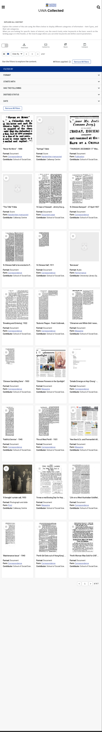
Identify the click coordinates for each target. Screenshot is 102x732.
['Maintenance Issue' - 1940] (17, 537)
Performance (80, 273)
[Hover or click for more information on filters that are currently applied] (70, 61)
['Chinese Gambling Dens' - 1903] (17, 363)
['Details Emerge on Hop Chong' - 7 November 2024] (84, 363)
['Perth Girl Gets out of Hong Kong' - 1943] (51, 537)
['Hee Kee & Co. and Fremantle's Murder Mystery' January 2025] (84, 421)
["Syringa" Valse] (51, 130)
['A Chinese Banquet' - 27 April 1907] (84, 188)
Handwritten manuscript (52, 157)
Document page (48, 215)
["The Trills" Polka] (17, 188)
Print (10, 505)
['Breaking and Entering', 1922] (17, 304)
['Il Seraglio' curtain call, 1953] (17, 479)
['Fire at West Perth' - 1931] (51, 421)
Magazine (79, 331)
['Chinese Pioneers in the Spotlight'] (51, 363)
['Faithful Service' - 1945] (17, 421)
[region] (51, 89)
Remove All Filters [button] (81, 62)
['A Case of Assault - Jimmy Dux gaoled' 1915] (51, 188)
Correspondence (15, 157)
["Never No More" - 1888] (17, 130)
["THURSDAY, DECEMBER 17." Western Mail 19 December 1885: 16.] (84, 130)
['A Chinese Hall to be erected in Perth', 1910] (17, 246)
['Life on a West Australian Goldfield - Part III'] (84, 479)
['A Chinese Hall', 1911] (51, 246)
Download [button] (24, 46)
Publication (79, 157)
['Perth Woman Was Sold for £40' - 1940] (84, 537)
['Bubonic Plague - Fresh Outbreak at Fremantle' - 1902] (51, 304)
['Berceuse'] (84, 246)
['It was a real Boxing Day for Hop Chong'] (51, 479)
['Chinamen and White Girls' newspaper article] (84, 304)
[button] (46, 45)
